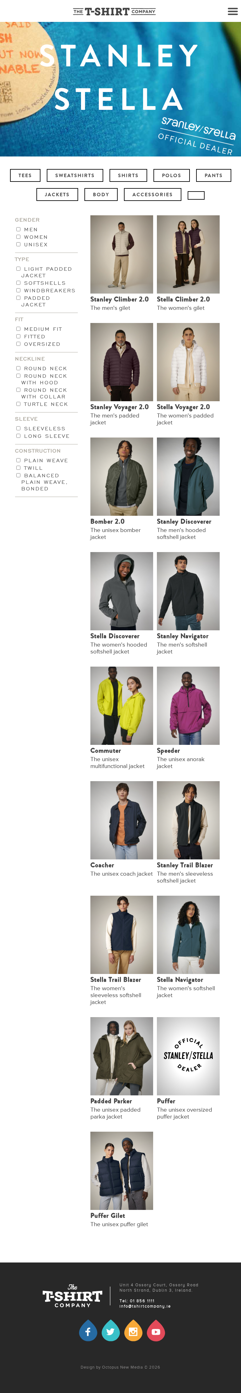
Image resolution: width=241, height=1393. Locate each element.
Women (34, 237)
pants (214, 176)
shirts (128, 176)
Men (29, 229)
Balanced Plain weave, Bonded (44, 482)
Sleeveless (43, 428)
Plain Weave (44, 460)
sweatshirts (75, 176)
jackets (57, 195)
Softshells (43, 283)
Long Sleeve (45, 436)
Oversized (41, 344)
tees (25, 176)
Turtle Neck (44, 404)
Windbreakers (48, 290)
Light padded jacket (46, 272)
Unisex (34, 244)
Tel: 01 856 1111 (137, 1301)
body (101, 195)
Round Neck (44, 368)
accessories (152, 195)
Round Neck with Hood (44, 379)
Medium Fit (41, 329)
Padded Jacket (36, 301)
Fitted (33, 336)
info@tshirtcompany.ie (145, 1306)
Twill (32, 468)
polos (171, 176)
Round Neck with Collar (44, 393)
